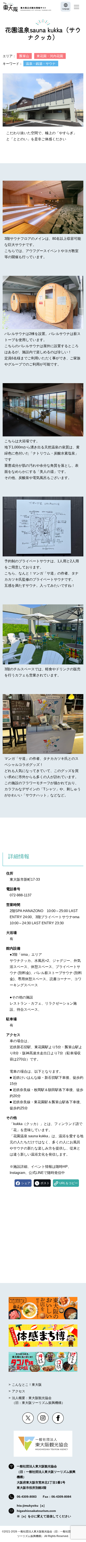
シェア (25, 1183)
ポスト (45, 1183)
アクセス (18, 1391)
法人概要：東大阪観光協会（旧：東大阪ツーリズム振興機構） (38, 1400)
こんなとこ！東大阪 (27, 1384)
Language (65, 9)
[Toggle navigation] (76, 7)
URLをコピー (68, 1183)
